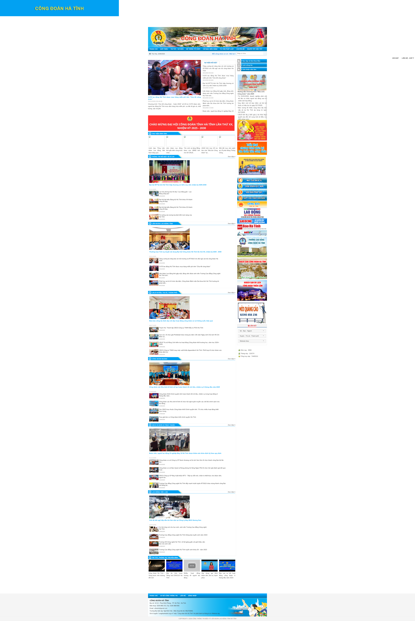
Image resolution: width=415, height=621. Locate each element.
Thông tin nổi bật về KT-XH (163, 156)
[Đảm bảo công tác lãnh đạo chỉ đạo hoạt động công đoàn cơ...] (169, 307)
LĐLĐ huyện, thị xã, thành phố (164, 292)
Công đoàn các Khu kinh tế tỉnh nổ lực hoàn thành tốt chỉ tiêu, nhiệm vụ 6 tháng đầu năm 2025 (184, 387)
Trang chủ (150, 18)
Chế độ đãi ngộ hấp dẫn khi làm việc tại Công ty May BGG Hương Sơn (175, 520)
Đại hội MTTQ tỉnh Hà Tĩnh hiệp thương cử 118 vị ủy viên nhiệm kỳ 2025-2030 (174, 98)
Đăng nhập (192, 595)
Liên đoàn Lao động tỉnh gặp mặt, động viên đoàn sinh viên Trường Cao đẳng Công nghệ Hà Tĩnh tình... (218, 93)
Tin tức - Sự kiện (171, 18)
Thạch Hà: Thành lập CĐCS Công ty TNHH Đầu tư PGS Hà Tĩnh (181, 328)
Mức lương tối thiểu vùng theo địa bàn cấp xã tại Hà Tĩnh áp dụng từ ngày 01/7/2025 (252, 110)
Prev (153, 288)
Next (231, 288)
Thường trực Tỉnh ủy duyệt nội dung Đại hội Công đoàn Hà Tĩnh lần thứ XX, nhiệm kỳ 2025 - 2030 (185, 252)
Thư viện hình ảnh (159, 133)
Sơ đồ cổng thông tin (168, 595)
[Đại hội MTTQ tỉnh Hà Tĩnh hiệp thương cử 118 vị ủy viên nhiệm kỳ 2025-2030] (174, 77)
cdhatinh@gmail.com (160, 608)
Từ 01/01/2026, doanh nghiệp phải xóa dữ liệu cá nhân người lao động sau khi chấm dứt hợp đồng (252, 98)
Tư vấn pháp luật (226, 18)
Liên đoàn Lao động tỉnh (162, 223)
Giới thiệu (157, 18)
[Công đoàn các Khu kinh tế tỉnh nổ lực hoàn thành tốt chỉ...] (169, 373)
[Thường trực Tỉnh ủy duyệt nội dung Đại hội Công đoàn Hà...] (169, 238)
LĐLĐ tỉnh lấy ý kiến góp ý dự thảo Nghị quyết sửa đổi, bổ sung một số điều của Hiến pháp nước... (252, 117)
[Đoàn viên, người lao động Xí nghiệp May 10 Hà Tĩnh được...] (169, 440)
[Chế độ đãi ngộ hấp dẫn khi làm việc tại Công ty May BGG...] (169, 507)
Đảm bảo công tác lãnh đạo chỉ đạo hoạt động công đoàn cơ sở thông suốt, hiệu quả (181, 321)
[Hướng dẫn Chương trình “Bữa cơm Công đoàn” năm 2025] (252, 83)
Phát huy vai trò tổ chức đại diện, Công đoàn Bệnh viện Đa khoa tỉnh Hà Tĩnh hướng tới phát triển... (218, 103)
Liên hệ (183, 595)
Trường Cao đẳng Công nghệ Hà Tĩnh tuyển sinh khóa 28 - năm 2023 (183, 549)
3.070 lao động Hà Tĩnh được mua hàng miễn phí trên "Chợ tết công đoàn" (184, 266)
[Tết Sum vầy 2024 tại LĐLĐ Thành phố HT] (227, 141)
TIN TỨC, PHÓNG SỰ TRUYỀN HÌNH (165, 557)
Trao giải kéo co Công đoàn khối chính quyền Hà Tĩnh (177, 417)
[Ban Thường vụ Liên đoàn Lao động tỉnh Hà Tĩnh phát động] (192, 141)
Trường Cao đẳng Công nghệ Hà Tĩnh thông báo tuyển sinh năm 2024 (183, 535)
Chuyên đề (241, 18)
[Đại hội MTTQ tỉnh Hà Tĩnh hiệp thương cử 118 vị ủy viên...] (169, 171)
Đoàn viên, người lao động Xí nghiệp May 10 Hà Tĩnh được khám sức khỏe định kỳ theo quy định (185, 453)
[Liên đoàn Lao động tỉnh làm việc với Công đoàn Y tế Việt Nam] (209, 141)
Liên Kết (253, 326)
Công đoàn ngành (159, 359)
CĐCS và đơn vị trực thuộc (163, 425)
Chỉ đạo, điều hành (207, 18)
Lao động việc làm (160, 492)
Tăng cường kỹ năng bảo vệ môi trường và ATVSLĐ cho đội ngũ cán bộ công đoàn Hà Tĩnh (218, 68)
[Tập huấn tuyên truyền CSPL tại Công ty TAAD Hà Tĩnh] (157, 141)
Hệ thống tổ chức (189, 18)
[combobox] (252, 331)
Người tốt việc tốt (256, 18)
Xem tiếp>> (231, 156)
